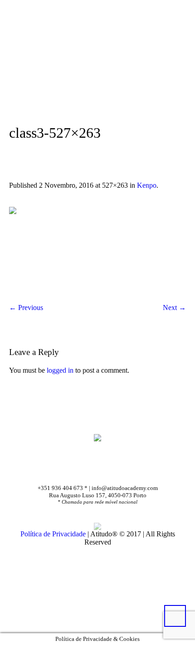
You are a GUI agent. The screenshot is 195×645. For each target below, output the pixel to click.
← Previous (26, 307)
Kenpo (146, 185)
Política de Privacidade (53, 534)
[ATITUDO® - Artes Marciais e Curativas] (97, 437)
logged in (60, 370)
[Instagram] (113, 468)
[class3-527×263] (97, 251)
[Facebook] (85, 468)
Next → (174, 307)
